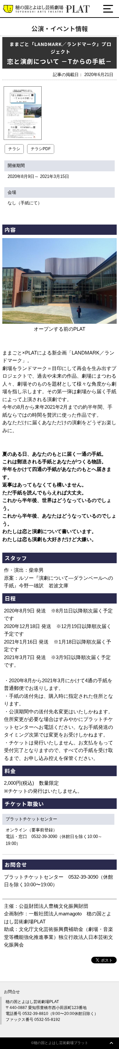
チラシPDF (41, 149)
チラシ (14, 149)
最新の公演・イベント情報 (43, 34)
